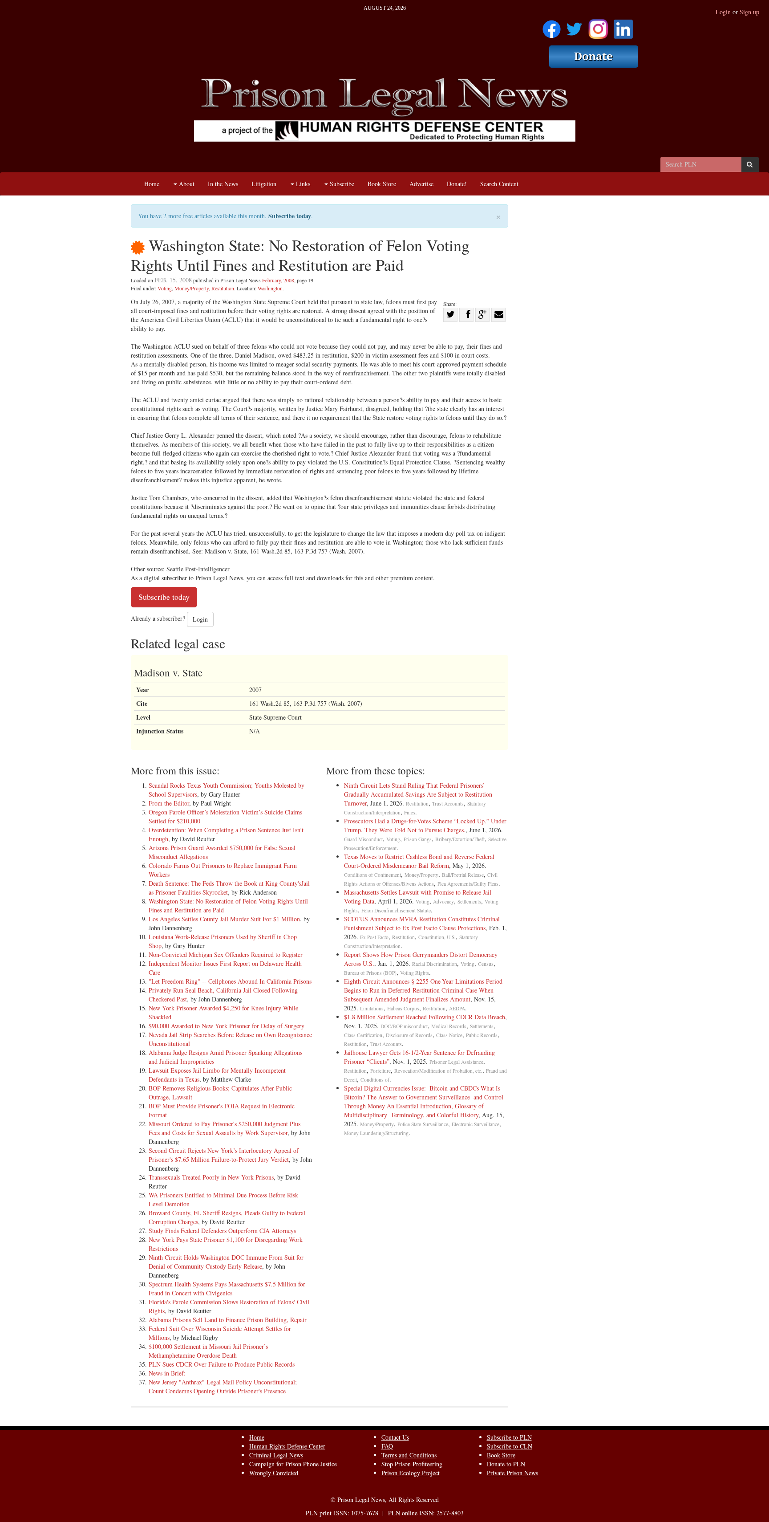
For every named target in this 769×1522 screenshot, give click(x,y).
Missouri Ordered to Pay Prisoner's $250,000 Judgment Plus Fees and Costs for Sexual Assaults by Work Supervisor (224, 1128)
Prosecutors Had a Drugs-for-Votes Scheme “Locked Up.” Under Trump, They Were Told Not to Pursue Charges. (425, 825)
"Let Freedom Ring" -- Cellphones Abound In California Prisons (230, 981)
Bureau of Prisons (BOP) (370, 972)
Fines (409, 812)
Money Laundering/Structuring (376, 1133)
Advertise (421, 183)
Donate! (457, 183)
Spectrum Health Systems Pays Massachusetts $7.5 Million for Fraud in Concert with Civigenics (227, 1288)
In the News (223, 183)
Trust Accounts (448, 803)
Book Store (382, 183)
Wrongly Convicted (273, 1473)
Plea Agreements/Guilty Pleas (467, 883)
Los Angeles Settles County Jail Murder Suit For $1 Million (224, 919)
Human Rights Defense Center (287, 1446)
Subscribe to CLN (509, 1446)
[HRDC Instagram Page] (598, 26)
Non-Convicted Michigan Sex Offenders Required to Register (226, 954)
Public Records (482, 1035)
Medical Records (448, 1026)
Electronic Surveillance (475, 1124)
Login (723, 12)
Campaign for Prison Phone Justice (293, 1464)
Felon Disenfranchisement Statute (396, 910)
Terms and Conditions (409, 1455)
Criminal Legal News (276, 1455)
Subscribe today (289, 215)
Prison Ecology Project (410, 1473)
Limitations (372, 1008)
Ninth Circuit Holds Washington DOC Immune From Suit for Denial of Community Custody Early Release (226, 1261)
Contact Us (395, 1437)
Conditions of (374, 1079)
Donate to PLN (506, 1464)
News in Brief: (167, 1373)
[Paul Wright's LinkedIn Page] (623, 26)
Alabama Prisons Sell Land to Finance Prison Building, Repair (228, 1319)
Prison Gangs (418, 839)
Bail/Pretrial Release (463, 874)
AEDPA (457, 1008)
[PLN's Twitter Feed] (574, 26)
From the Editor (169, 803)
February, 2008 (278, 280)
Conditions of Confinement (372, 874)
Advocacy (443, 901)
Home (151, 183)
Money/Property (191, 288)
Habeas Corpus (403, 1008)
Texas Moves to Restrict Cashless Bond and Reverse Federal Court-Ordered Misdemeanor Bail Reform (419, 861)
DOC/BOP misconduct (404, 1026)
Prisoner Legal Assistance (456, 1061)
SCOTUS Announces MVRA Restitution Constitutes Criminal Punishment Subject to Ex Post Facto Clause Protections (422, 923)
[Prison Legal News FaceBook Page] (551, 26)
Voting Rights (414, 972)
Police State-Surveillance (422, 1124)
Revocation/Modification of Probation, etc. (438, 1070)
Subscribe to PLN (509, 1437)
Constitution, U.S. (437, 937)
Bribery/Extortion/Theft (460, 839)
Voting (165, 288)
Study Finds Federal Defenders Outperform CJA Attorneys (222, 1230)
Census (486, 963)
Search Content (499, 183)
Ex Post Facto (374, 937)
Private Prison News (512, 1473)
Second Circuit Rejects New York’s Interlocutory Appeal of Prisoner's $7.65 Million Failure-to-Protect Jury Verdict (224, 1155)
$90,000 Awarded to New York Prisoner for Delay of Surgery (226, 1025)
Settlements (469, 901)
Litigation (263, 183)
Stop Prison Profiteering (411, 1464)
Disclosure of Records (409, 1035)
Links (302, 183)
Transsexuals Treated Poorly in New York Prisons (211, 1177)
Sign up (749, 12)
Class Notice (449, 1035)
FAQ (387, 1446)
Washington (270, 288)
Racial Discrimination (434, 963)
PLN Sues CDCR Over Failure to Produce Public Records (222, 1364)
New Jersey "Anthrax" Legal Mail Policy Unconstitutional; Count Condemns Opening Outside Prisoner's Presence (223, 1386)
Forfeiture (380, 1070)
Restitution (222, 288)
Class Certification (363, 1035)
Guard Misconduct (363, 839)
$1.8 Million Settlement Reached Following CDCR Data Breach (424, 1017)
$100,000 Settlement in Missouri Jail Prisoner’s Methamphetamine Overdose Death (208, 1350)
